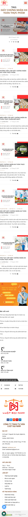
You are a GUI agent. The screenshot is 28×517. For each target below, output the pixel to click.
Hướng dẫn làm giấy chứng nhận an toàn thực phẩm (13, 71)
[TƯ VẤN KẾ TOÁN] (3, 358)
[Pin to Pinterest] (16, 41)
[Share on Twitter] (14, 41)
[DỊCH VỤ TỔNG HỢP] (3, 367)
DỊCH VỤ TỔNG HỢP (7, 370)
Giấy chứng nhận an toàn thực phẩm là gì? (14, 25)
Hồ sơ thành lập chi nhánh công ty (9, 327)
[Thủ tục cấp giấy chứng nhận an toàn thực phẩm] (14, 243)
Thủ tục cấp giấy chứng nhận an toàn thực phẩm (13, 258)
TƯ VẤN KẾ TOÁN (6, 361)
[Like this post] (9, 41)
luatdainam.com (11, 447)
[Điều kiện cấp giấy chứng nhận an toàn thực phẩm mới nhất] (14, 103)
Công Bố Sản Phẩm (3, 208)
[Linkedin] (20, 419)
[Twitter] (11, 419)
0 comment (15, 39)
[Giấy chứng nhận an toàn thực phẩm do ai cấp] (14, 150)
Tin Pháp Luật (10, 68)
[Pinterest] (17, 419)
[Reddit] (14, 419)
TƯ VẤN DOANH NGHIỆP (8, 351)
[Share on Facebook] (12, 41)
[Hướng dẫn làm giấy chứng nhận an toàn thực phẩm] (14, 56)
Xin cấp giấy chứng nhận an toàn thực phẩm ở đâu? (13, 211)
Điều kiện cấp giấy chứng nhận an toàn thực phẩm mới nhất (13, 118)
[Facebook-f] (8, 419)
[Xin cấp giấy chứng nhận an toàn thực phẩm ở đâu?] (14, 196)
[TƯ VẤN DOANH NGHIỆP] (3, 349)
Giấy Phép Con (3, 68)
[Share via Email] (18, 41)
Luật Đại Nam (4, 74)
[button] (25, 3)
